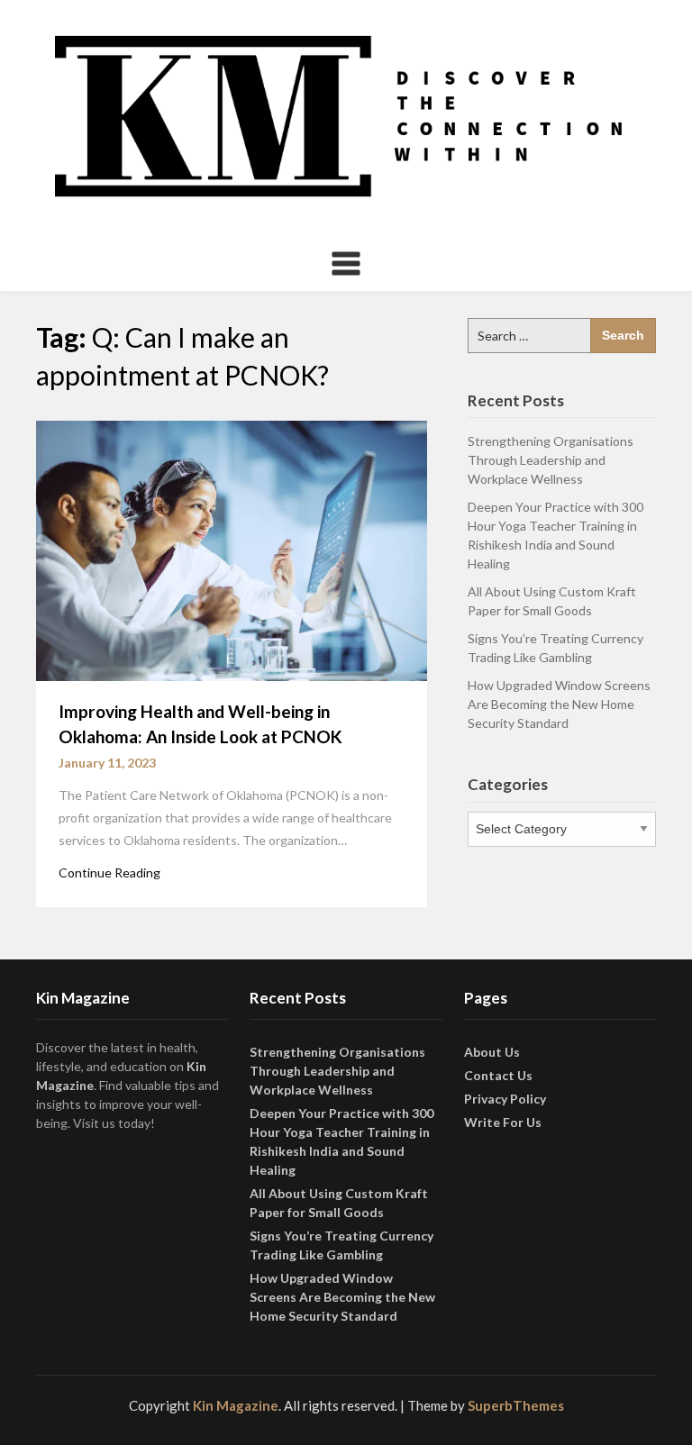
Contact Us (498, 1075)
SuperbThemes (516, 1405)
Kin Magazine (235, 1405)
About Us (492, 1051)
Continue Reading (109, 872)
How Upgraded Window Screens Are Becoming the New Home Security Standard (559, 704)
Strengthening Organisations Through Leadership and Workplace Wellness (550, 459)
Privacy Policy (505, 1098)
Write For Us (503, 1122)
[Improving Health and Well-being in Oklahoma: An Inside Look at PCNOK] (231, 549)
